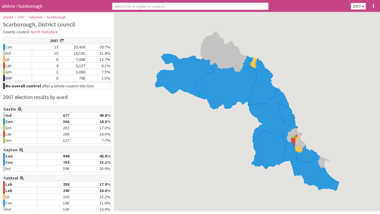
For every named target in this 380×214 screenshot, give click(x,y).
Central (12, 178)
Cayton (11, 149)
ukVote (8, 6)
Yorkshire (35, 17)
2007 (21, 17)
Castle (11, 109)
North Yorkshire (44, 31)
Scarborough (56, 17)
